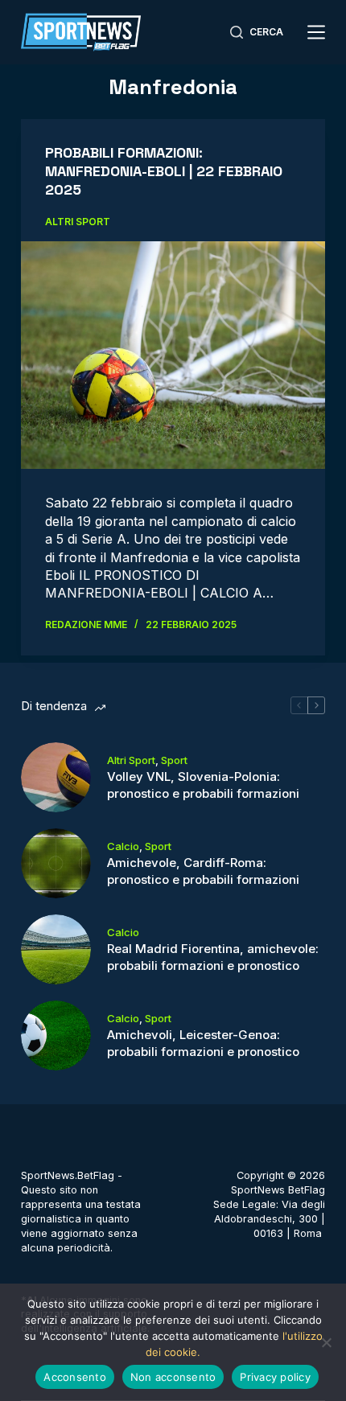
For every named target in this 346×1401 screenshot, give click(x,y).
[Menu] (316, 32)
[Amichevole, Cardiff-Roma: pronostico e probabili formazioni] (56, 863)
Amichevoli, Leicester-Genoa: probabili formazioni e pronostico (203, 1043)
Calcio (123, 846)
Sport (174, 760)
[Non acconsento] (326, 1342)
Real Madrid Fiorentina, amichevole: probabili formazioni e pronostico (213, 957)
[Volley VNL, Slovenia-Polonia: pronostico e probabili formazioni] (56, 777)
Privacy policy (275, 1376)
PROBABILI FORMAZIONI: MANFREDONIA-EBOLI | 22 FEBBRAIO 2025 (163, 171)
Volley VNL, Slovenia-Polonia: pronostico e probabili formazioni (203, 785)
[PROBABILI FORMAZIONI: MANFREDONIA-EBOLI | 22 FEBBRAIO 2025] (173, 355)
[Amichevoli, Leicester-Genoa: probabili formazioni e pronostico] (56, 1035)
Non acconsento (173, 1376)
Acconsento (74, 1376)
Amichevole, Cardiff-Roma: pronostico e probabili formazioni (203, 871)
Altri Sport (77, 222)
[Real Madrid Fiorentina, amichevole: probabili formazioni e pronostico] (56, 949)
